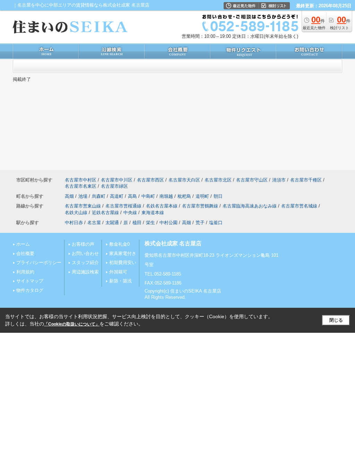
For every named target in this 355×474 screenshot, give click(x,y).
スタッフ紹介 (85, 262)
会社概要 (25, 253)
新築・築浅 (120, 280)
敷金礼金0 (119, 244)
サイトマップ (29, 280)
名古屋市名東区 (80, 186)
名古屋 (94, 222)
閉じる (336, 320)
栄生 (150, 222)
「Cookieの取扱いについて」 (71, 324)
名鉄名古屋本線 (162, 206)
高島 (132, 196)
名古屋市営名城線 (299, 206)
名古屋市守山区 (252, 180)
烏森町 (98, 196)
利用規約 (25, 271)
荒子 (200, 222)
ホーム (23, 244)
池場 (82, 196)
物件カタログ (29, 290)
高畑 (69, 196)
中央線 (130, 212)
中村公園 (168, 222)
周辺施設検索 (85, 271)
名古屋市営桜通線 (123, 206)
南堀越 (166, 196)
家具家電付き (122, 253)
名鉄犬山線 (76, 212)
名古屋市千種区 (306, 180)
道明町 (202, 196)
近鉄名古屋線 (105, 212)
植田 (136, 222)
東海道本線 (152, 212)
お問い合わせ (85, 253)
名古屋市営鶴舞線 (200, 206)
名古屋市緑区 (114, 186)
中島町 (148, 196)
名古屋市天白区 (184, 180)
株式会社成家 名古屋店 (173, 243)
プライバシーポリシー (38, 262)
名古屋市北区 (218, 180)
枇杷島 (184, 196)
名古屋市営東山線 (83, 206)
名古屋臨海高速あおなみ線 (250, 206)
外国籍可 (118, 271)
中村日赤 (74, 222)
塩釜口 (216, 222)
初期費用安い (122, 262)
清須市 (279, 180)
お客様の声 (83, 244)
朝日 (218, 196)
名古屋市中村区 (80, 180)
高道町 (116, 196)
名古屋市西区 (150, 180)
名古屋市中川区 (116, 180)
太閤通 (112, 222)
